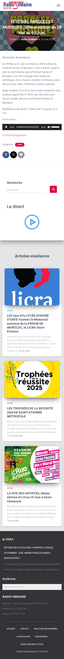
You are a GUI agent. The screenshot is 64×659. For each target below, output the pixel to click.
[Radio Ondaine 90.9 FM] (18, 5)
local (19, 144)
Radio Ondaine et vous (32, 644)
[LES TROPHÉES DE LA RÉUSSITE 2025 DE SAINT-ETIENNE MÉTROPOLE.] (32, 379)
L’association (23, 637)
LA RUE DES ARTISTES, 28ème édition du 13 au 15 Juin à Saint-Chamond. (30, 497)
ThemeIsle (43, 651)
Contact (24, 629)
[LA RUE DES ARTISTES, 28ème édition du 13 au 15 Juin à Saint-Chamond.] (32, 464)
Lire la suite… (25, 351)
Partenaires (41, 637)
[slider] (55, 127)
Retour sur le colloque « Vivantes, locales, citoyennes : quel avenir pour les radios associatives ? (29, 552)
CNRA (9, 539)
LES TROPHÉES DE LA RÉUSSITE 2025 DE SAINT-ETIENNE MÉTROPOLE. (30, 412)
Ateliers (11, 629)
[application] (32, 127)
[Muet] (48, 127)
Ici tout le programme (14, 135)
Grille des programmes (45, 629)
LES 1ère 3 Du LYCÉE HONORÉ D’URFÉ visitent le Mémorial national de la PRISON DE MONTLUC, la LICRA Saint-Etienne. (28, 323)
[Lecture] (6, 127)
